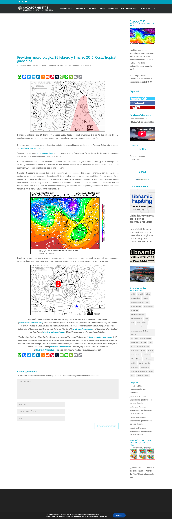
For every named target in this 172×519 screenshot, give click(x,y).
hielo (136, 338)
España (144, 323)
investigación (135, 342)
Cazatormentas (25, 65)
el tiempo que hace (45, 153)
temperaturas (145, 367)
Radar (102, 9)
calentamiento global (137, 302)
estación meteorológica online (32, 148)
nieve (132, 355)
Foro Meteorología (129, 9)
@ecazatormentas (137, 156)
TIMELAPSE (135, 122)
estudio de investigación (138, 327)
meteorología (135, 350)
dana (138, 323)
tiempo (151, 371)
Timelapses (113, 9)
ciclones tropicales (136, 319)
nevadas (150, 350)
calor (147, 302)
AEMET (133, 294)
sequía (147, 363)
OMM (132, 359)
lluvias (133, 346)
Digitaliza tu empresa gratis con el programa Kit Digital (142, 219)
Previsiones (65, 9)
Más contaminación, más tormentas (138, 389)
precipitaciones (148, 359)
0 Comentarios (85, 65)
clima (146, 319)
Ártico (147, 375)
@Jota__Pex (135, 159)
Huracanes (145, 9)
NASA (143, 350)
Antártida (140, 294)
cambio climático (136, 306)
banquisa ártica (135, 298)
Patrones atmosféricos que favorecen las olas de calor (141, 400)
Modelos (79, 9)
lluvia (150, 342)
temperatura (134, 367)
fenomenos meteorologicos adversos (139, 332)
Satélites (92, 9)
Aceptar (119, 515)
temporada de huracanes (139, 371)
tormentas (140, 375)
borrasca (145, 298)
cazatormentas (148, 306)
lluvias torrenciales (143, 346)
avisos (148, 294)
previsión (133, 363)
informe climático (145, 338)
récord (141, 363)
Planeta (138, 359)
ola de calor (146, 355)
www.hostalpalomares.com (30, 323)
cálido (132, 323)
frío (132, 338)
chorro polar (134, 310)
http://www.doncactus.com (54, 332)
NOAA (138, 355)
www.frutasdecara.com (82, 329)
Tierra (132, 375)
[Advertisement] (68, 37)
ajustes (104, 516)
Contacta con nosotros (141, 241)
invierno (143, 342)
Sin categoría (74, 65)
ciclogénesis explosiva (138, 314)
